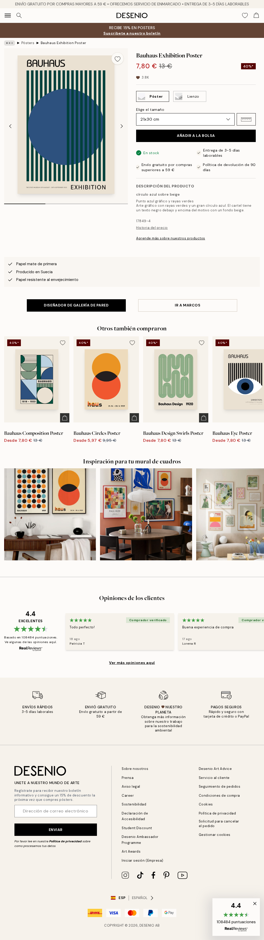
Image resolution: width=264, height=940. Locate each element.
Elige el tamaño (150, 109)
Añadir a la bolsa (196, 135)
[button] (246, 119)
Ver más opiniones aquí (132, 662)
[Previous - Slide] (10, 126)
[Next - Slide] (122, 126)
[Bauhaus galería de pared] (50, 514)
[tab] (24, 202)
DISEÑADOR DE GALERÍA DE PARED (76, 305)
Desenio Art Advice (215, 769)
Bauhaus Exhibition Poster (63, 43)
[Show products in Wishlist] (245, 15)
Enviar (56, 829)
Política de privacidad (65, 841)
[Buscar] (19, 15)
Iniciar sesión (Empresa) (142, 860)
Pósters (28, 43)
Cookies (206, 804)
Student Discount (137, 828)
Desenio (146, 925)
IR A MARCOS (187, 305)
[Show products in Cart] (256, 15)
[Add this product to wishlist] (117, 58)
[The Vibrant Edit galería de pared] (146, 514)
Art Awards (131, 851)
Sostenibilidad (134, 804)
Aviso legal (131, 786)
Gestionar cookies (214, 835)
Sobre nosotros (135, 769)
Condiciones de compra (219, 795)
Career (128, 795)
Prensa (128, 778)
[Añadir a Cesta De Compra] (64, 417)
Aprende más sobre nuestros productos (170, 238)
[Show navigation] (7, 15)
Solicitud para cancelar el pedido (219, 823)
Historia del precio (152, 228)
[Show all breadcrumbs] (9, 43)
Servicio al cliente (214, 778)
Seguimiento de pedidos (219, 786)
